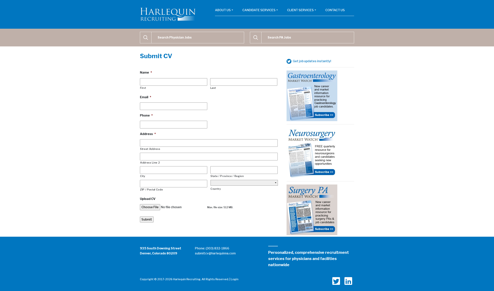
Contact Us (335, 10)
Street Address (150, 148)
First (143, 87)
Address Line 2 (150, 162)
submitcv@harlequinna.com (215, 253)
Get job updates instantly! (311, 61)
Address (148, 134)
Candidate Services (259, 10)
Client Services (300, 10)
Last (213, 87)
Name (146, 72)
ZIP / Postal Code (151, 189)
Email (145, 97)
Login (234, 279)
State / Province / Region (227, 176)
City (142, 176)
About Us (223, 10)
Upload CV (148, 199)
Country (216, 188)
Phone (146, 115)
